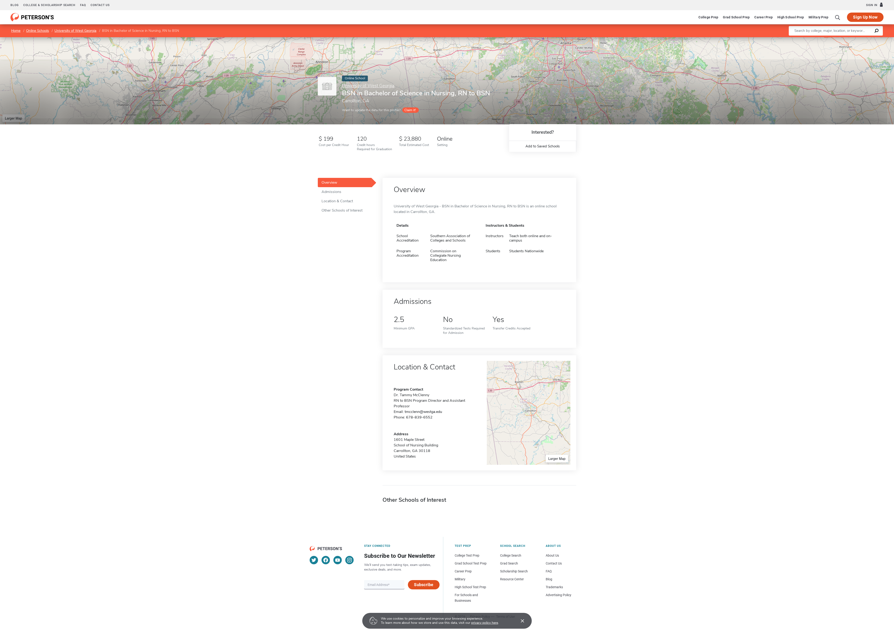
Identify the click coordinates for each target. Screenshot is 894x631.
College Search (510, 555)
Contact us (100, 5)
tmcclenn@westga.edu (423, 411)
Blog (14, 5)
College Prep (708, 17)
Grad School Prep (736, 17)
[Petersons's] (32, 17)
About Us (552, 555)
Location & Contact (337, 201)
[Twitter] (314, 560)
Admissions (331, 191)
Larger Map (13, 118)
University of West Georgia (75, 30)
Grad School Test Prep (471, 563)
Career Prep (763, 17)
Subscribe (423, 584)
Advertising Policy (558, 595)
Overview (329, 182)
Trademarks (554, 587)
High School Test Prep (470, 587)
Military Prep (818, 17)
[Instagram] (349, 560)
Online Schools (37, 30)
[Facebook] (326, 560)
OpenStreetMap (862, 39)
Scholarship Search (514, 571)
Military (460, 579)
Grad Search (509, 563)
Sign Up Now (865, 17)
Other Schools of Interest (342, 210)
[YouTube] (337, 560)
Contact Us (554, 563)
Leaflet (839, 39)
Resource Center (512, 579)
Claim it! (410, 110)
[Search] (837, 17)
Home (15, 30)
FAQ (83, 5)
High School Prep (790, 17)
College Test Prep (467, 555)
